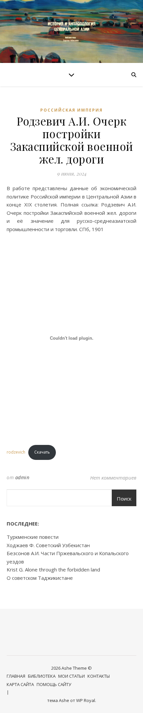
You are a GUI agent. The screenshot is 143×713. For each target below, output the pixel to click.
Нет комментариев (113, 477)
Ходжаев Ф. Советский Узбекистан (48, 545)
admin (22, 477)
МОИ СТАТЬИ (71, 676)
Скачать (42, 452)
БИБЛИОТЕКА (42, 676)
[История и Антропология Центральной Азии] (71, 31)
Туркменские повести (33, 537)
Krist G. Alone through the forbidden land (53, 569)
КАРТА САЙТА (20, 684)
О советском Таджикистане (40, 577)
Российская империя (71, 110)
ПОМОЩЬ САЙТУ (54, 684)
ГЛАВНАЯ (16, 676)
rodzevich (16, 452)
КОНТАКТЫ (98, 676)
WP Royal (85, 700)
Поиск (124, 498)
